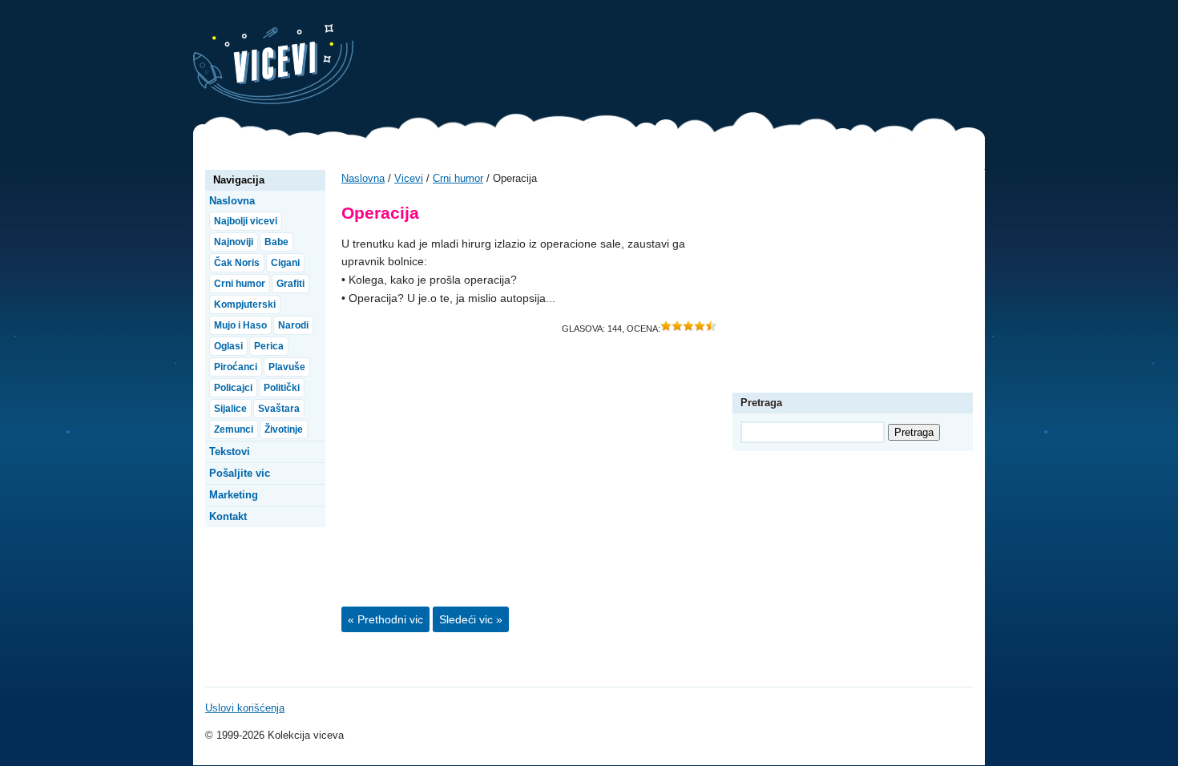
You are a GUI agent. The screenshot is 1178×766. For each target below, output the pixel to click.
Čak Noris (237, 262)
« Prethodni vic (385, 619)
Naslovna (363, 178)
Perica (269, 346)
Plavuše (286, 367)
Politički (282, 387)
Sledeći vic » (470, 619)
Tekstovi (229, 451)
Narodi (293, 325)
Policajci (233, 387)
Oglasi (228, 346)
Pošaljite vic (239, 473)
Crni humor (458, 178)
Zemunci (233, 429)
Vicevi (273, 64)
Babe (276, 242)
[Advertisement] (693, 60)
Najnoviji (233, 242)
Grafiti (290, 283)
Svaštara (279, 408)
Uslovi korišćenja (244, 708)
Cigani (285, 262)
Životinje (283, 429)
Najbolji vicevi (245, 221)
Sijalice (230, 408)
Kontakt (228, 516)
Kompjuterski (245, 304)
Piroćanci (235, 367)
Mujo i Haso (240, 325)
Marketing (233, 495)
